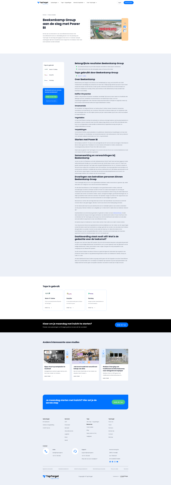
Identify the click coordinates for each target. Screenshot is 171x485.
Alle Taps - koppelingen (93, 422)
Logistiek (67, 434)
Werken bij (111, 431)
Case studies (90, 427)
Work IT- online (82, 76)
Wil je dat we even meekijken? (89, 459)
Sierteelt (67, 428)
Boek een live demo (51, 101)
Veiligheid (89, 436)
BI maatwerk (46, 422)
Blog (88, 430)
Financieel (67, 425)
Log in (119, 2)
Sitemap (110, 437)
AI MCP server (46, 428)
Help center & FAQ (91, 433)
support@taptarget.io (87, 452)
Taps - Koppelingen (66, 2)
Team (110, 425)
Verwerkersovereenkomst (63, 468)
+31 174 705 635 (57, 456)
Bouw (66, 437)
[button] (55, 2)
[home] (42, 3)
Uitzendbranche (69, 431)
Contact (110, 434)
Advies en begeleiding (48, 425)
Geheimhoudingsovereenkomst (80, 468)
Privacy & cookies (114, 468)
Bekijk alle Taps (121, 325)
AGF (66, 422)
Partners (110, 428)
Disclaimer (126, 468)
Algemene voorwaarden (48, 468)
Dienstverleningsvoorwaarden (99, 468)
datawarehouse (117, 213)
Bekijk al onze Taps (51, 97)
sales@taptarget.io (58, 452)
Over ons (110, 422)
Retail (66, 440)
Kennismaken (128, 2)
